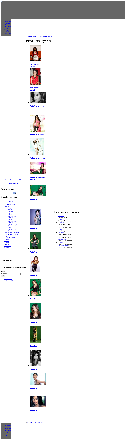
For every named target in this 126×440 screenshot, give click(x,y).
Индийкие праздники (11, 234)
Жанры (6, 206)
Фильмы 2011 (12, 226)
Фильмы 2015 (12, 219)
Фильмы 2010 (12, 227)
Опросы (8, 28)
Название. (61, 216)
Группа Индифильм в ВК (13, 180)
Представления (13, 213)
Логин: (3, 271)
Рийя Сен (33, 199)
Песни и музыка (9, 237)
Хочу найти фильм (63, 245)
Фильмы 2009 (12, 229)
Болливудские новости (11, 232)
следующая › (31, 422)
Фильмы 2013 (12, 222)
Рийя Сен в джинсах (38, 135)
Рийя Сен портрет (37, 106)
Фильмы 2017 (12, 216)
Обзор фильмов (9, 201)
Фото (8, 23)
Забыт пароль (8, 280)
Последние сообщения (11, 264)
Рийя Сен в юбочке (37, 158)
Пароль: (4, 273)
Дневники (8, 26)
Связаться (8, 31)
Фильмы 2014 (12, 221)
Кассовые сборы (9, 204)
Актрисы (11, 209)
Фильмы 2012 (12, 224)
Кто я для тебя (62, 239)
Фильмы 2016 (12, 217)
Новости (8, 25)
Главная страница (31, 36)
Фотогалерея (8, 208)
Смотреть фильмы (10, 203)
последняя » (39, 422)
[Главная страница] (38, 18)
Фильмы (8, 21)
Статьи (6, 247)
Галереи (7, 242)
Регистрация (8, 279)
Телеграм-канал (13, 183)
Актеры (10, 211)
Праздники (7, 30)
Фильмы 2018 (12, 214)
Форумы (8, 33)
